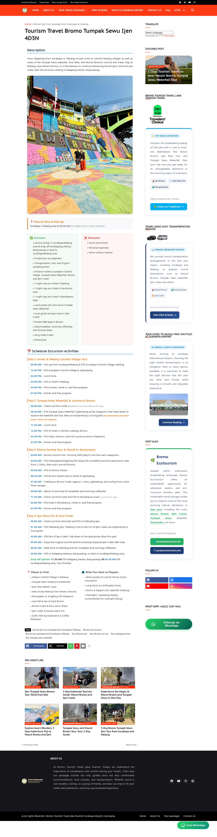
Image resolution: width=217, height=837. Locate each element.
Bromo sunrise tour (92, 630)
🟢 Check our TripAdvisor (169, 206)
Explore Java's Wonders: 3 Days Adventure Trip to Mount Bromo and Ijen (39, 731)
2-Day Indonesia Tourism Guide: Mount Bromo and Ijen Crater (77, 695)
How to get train (60, 2)
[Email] (83, 646)
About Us (155, 816)
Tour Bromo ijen (79, 634)
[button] (185, 10)
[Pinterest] (77, 646)
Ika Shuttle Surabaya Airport (86, 816)
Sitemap (179, 10)
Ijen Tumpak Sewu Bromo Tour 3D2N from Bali (40, 693)
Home (35, 10)
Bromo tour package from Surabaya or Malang (47, 634)
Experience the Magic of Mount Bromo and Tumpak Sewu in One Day (116, 695)
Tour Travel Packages (71, 10)
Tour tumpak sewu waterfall (39, 638)
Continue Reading (173, 422)
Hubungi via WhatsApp (171, 624)
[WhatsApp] (70, 646)
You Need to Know (79, 2)
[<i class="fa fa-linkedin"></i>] (156, 592)
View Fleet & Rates (164, 314)
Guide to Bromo (29, 2)
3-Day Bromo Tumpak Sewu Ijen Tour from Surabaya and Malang (117, 731)
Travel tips (44, 2)
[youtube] (190, 2)
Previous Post (31, 744)
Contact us (154, 10)
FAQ (168, 10)
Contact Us (189, 816)
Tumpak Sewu (161, 518)
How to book (99, 10)
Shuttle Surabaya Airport (127, 10)
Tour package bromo (120, 634)
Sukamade (156, 522)
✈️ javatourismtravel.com (167, 550)
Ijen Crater (179, 513)
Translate (169, 35)
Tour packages (172, 816)
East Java (156, 509)
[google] (185, 2)
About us (48, 10)
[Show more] (89, 646)
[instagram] (194, 2)
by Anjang (109, 816)
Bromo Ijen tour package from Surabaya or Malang (61, 24)
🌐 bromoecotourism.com (167, 541)
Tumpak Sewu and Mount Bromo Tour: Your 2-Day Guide (77, 731)
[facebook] (180, 2)
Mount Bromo (159, 513)
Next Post (131, 744)
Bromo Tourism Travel (58, 816)
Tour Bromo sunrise (99, 634)
